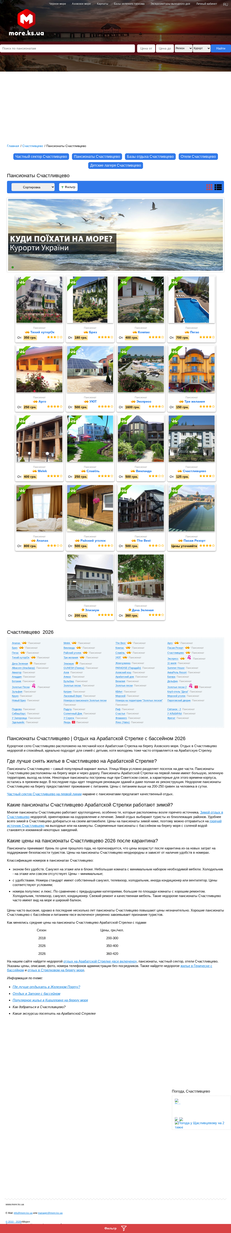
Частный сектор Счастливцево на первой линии (44, 794)
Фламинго (121, 718)
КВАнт (119, 691)
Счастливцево (175, 652)
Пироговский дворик (179, 700)
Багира (171, 676)
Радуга (68, 709)
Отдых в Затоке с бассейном (36, 993)
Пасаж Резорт (175, 647)
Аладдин (17, 676)
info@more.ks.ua (23, 1213)
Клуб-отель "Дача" (177, 691)
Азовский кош (123, 672)
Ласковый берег (73, 696)
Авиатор (16, 672)
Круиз (15, 696)
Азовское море (81, 3)
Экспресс (172, 658)
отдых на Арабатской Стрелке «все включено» (100, 961)
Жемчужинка (123, 663)
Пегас (15, 652)
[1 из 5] (48, 337)
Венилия (120, 681)
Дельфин (172, 681)
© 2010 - (13, 1221)
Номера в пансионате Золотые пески (85, 700)
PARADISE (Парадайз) (128, 668)
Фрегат (171, 718)
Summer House (176, 668)
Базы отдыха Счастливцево (150, 156)
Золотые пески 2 (177, 687)
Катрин (68, 691)
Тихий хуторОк (20, 657)
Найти (220, 48)
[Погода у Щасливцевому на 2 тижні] (199, 1124)
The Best (121, 643)
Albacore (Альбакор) (23, 668)
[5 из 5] (60, 337)
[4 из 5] (57, 337)
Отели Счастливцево (198, 156)
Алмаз (67, 676)
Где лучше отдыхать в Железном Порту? (46, 987)
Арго (170, 643)
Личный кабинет (206, 3)
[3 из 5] (54, 337)
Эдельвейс (18, 722)
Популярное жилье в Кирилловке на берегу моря (50, 1000)
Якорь (67, 722)
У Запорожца (19, 718)
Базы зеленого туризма (129, 3)
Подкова (17, 709)
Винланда (69, 647)
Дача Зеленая (20, 663)
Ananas (16, 643)
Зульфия (17, 691)
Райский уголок (72, 652)
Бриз (14, 647)
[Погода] (178, 1118)
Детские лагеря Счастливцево (115, 165)
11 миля (171, 663)
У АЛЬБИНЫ (174, 713)
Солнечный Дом (73, 713)
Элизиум (69, 663)
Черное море (57, 3)
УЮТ (118, 657)
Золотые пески (72, 685)
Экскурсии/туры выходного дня (170, 3)
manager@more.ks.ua (50, 1213)
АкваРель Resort (177, 672)
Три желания (71, 657)
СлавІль (120, 652)
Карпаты (102, 3)
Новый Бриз (19, 700)
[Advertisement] (115, 105)
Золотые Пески (21, 687)
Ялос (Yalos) (123, 722)
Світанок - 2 (174, 709)
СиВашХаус (19, 713)
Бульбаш (69, 681)
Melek (67, 643)
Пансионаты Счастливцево (97, 156)
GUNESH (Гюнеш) (74, 668)
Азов (66, 672)
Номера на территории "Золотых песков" (139, 700)
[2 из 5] (51, 337)
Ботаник (16, 681)
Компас (120, 647)
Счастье (120, 713)
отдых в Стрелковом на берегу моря (56, 970)
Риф (118, 709)
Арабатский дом (125, 676)
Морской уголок (176, 696)
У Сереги (69, 718)
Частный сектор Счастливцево (41, 156)
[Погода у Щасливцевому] (177, 1113)
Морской (120, 696)
